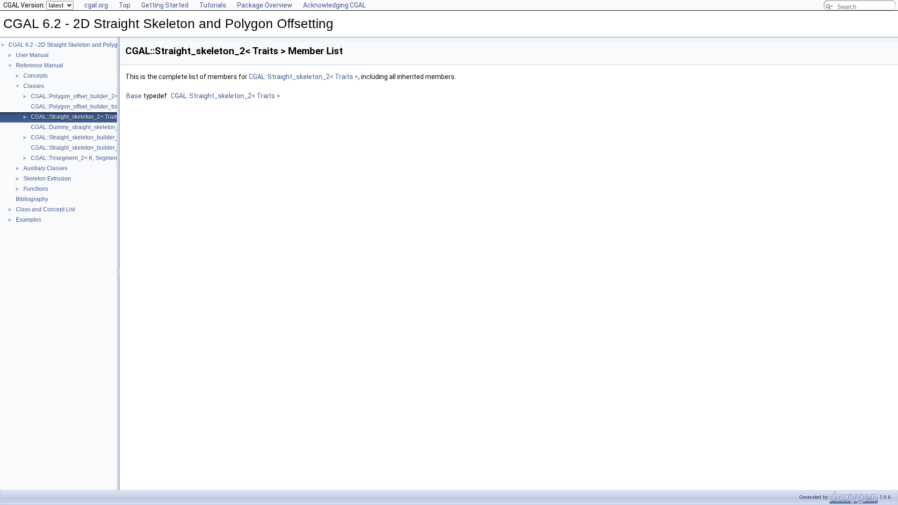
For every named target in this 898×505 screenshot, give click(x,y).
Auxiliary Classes (45, 168)
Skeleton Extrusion (47, 178)
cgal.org (96, 5)
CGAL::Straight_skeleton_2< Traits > (77, 117)
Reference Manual (39, 65)
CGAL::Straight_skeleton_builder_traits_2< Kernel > (97, 147)
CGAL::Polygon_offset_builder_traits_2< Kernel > (93, 106)
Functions (35, 189)
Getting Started (164, 5)
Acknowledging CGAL (334, 5)
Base (134, 96)
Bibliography (32, 199)
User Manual (32, 55)
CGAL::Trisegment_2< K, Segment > (77, 158)
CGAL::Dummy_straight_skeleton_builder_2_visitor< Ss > (104, 127)
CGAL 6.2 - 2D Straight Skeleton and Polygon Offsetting (78, 45)
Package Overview (264, 5)
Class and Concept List (45, 209)
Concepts (35, 75)
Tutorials (212, 5)
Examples (28, 219)
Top (124, 5)
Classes (33, 86)
